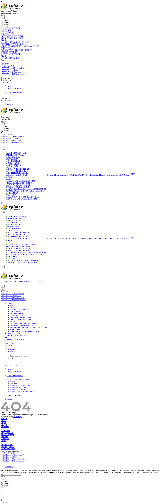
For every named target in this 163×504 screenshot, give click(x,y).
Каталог (13, 307)
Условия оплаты (7, 445)
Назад (14, 305)
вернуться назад (7, 417)
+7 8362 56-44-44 (13, 74)
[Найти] (3, 17)
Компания (5, 427)
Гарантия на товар (8, 449)
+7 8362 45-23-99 (13, 72)
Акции (3, 421)
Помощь (4, 441)
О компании (5, 431)
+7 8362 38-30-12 (11, 70)
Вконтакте (9, 104)
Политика (4, 437)
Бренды (4, 425)
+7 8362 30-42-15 (7, 66)
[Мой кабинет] (2, 270)
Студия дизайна (7, 433)
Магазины (5, 439)
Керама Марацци (7, 435)
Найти (4, 479)
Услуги (3, 423)
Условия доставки (7, 447)
